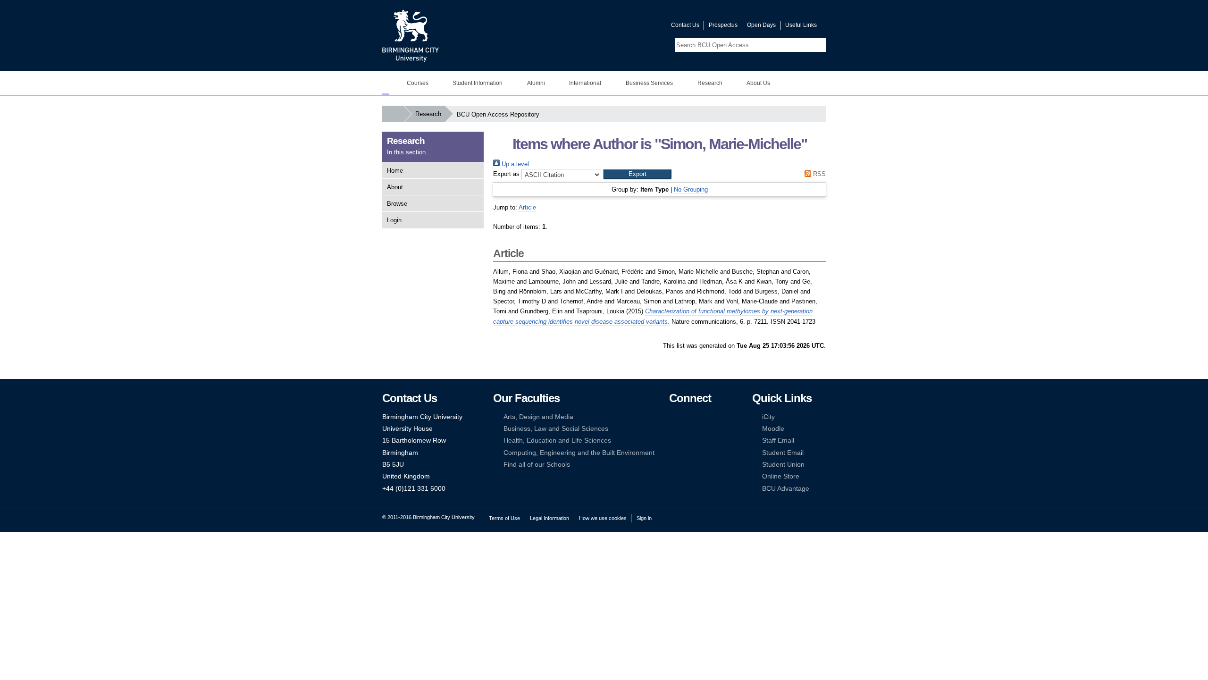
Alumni (536, 83)
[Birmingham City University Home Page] (385, 83)
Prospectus (723, 25)
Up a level (514, 164)
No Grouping (691, 189)
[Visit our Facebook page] (618, 27)
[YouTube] (702, 417)
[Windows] (702, 453)
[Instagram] (687, 429)
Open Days (761, 25)
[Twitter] (687, 417)
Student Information (478, 83)
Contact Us (685, 25)
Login (394, 220)
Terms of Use (504, 518)
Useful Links (801, 25)
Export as (506, 173)
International (585, 83)
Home (395, 170)
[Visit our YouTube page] (641, 27)
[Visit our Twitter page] (630, 27)
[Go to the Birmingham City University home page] (410, 35)
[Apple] (673, 453)
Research (709, 83)
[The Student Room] (702, 441)
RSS (818, 173)
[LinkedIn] (673, 429)
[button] (637, 174)
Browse (397, 203)
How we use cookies (603, 518)
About (395, 187)
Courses (417, 83)
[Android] (687, 453)
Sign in (644, 518)
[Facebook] (673, 417)
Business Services (649, 83)
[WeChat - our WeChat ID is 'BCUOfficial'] (687, 441)
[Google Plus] (702, 429)
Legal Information (549, 518)
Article (527, 207)
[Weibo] (673, 441)
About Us (758, 83)
